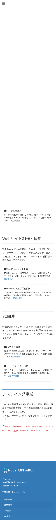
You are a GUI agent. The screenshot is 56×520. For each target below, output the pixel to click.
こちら (14, 430)
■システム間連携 (12, 210)
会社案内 (8, 499)
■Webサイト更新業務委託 (17, 288)
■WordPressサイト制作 (16, 269)
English (7, 516)
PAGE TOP (51, 501)
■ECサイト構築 (12, 346)
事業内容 (8, 505)
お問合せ (8, 510)
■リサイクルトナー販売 (16, 366)
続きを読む (16, 220)
